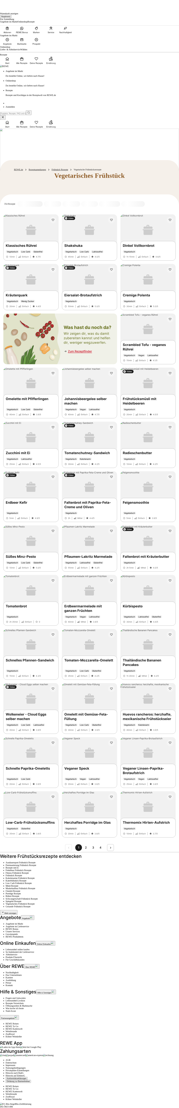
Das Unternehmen (14, 975)
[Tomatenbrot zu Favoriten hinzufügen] (53, 580)
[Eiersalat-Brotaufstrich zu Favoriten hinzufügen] (111, 269)
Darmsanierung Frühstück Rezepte (21, 865)
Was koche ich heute (15, 1008)
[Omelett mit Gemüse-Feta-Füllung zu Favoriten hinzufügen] (111, 688)
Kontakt (9, 985)
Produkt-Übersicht (14, 957)
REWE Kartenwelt (14, 1029)
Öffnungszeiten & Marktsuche (19, 1006)
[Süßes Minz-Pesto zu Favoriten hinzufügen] (53, 531)
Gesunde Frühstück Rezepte (18, 906)
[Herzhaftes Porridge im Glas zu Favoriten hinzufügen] (111, 796)
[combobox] (13, 113)
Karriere (9, 977)
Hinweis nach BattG (15, 1073)
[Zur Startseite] (9, 4)
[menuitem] (7, 30)
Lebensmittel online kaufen (18, 949)
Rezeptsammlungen (37, 169)
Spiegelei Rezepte (13, 901)
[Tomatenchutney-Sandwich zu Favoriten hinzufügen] (111, 427)
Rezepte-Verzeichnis (15, 1003)
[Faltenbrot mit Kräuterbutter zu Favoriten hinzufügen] (170, 531)
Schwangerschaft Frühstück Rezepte (22, 899)
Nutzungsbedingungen (16, 1068)
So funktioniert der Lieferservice (20, 952)
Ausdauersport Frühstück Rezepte (21, 862)
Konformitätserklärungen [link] (16, 1078)
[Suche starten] (28, 112)
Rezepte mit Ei (12, 868)
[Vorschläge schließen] (3, 117)
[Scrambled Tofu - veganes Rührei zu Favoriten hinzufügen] (170, 319)
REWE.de (18, 169)
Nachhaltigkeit (12, 972)
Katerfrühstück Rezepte (16, 880)
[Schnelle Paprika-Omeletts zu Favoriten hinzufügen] (53, 742)
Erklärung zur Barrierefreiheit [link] (18, 1081)
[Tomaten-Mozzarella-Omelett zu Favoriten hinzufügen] (111, 634)
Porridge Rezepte (13, 893)
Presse (8, 983)
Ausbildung (11, 980)
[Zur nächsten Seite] (110, 847)
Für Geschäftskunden (15, 960)
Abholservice (11, 954)
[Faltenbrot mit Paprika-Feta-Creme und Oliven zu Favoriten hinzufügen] (111, 477)
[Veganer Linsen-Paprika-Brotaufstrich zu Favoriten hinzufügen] (170, 742)
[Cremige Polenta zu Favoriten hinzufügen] (170, 269)
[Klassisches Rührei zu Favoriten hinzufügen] (53, 220)
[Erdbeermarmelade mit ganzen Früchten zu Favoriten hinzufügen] (111, 580)
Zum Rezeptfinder (80, 351)
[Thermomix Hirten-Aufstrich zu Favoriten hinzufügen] (170, 796)
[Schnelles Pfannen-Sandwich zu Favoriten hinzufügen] (53, 634)
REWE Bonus (12, 929)
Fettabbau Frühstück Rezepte (18, 870)
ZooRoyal (10, 1034)
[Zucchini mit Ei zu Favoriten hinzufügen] (53, 427)
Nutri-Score (11, 1011)
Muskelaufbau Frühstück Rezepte (20, 888)
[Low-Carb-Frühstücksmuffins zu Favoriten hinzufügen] (53, 796)
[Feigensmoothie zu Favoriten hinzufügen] (170, 477)
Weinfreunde (11, 1031)
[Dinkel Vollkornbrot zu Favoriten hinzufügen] (170, 220)
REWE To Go (12, 1026)
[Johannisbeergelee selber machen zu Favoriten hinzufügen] (111, 373)
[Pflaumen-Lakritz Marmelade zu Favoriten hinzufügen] (111, 531)
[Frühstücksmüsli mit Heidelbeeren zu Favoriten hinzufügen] (170, 373)
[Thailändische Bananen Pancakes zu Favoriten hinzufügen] (170, 634)
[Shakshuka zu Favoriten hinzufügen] (111, 220)
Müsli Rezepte (12, 886)
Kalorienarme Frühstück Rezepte (20, 878)
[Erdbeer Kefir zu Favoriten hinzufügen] (53, 477)
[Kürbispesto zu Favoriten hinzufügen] (170, 580)
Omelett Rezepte (13, 891)
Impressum (10, 1065)
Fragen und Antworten (16, 998)
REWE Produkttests (14, 937)
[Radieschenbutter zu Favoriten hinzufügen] (170, 427)
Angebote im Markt (14, 924)
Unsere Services (13, 931)
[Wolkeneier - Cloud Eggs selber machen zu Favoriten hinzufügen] (53, 688)
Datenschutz (11, 1063)
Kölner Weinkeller (14, 1036)
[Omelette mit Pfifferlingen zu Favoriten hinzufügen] (53, 373)
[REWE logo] (4, 66)
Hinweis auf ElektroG (15, 1075)
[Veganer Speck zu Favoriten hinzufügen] (111, 742)
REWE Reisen (12, 1023)
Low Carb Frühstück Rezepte (19, 883)
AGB (8, 1060)
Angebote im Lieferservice (17, 926)
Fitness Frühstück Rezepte (17, 873)
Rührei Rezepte (12, 896)
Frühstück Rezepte (60, 169)
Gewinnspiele (12, 934)
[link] (92, 73)
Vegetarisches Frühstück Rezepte (20, 904)
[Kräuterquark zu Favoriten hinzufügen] (53, 269)
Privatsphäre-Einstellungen (17, 1070)
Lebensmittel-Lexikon (15, 1000)
